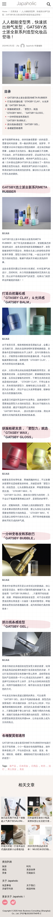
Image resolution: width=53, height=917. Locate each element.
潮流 (4, 869)
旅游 (4, 866)
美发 (22, 769)
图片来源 (5, 233)
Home (4, 11)
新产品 (13, 766)
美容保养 (30, 869)
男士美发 (12, 769)
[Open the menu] (4, 3)
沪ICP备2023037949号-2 (30, 913)
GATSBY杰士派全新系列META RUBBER (27, 98)
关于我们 (30, 885)
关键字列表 (7, 888)
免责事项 (6, 885)
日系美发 (14, 11)
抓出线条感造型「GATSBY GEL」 (24, 124)
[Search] (48, 4)
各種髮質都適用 (15, 128)
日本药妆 (23, 766)
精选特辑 (30, 888)
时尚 (43, 766)
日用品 (34, 766)
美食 (4, 873)
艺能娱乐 (30, 873)
